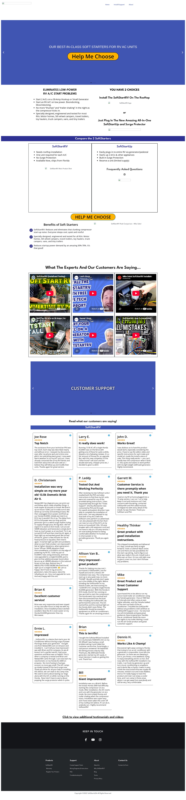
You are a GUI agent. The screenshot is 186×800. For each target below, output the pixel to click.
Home (107, 5)
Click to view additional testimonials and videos (93, 717)
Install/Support (119, 5)
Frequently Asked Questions (125, 169)
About (131, 5)
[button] (3, 52)
